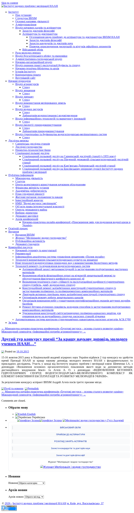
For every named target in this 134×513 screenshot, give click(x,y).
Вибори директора (26, 212)
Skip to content (9, 2)
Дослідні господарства (28, 146)
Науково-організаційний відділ (33, 62)
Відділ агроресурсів (27, 84)
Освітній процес (18, 228)
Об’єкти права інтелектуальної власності (39, 206)
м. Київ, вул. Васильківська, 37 (85, 503)
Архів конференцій (26, 219)
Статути (20, 181)
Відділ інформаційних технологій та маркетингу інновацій (50, 118)
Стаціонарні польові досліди (32, 153)
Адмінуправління (25, 24)
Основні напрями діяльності (32, 21)
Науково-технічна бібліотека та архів (37, 68)
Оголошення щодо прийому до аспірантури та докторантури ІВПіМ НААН (74, 37)
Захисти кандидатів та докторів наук (51, 43)
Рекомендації (23, 253)
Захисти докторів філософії (38, 30)
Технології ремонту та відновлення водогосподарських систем (52, 266)
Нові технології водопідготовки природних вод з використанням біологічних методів (66, 262)
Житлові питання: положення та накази (39, 197)
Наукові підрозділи (19, 80)
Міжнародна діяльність (29, 178)
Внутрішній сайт (25, 77)
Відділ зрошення (25, 90)
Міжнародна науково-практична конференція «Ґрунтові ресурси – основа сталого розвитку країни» (62, 328)
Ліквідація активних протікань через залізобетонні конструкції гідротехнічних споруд (73, 294)
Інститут (13, 11)
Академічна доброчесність (31, 190)
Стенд (26, 87)
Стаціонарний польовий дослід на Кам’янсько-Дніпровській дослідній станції (68, 165)
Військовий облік (32, 49)
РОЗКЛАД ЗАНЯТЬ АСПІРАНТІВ (70, 441)
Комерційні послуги (20, 247)
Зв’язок (12, 322)
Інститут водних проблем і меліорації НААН (39, 503)
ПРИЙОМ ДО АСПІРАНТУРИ (70, 434)
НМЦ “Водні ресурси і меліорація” (36, 203)
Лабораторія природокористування (43, 131)
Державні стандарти (27, 244)
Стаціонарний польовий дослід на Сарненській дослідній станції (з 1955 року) (69, 156)
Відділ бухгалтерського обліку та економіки (41, 55)
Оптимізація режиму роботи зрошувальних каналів (52, 297)
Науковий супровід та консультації (36, 250)
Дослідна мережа (18, 140)
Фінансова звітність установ (32, 187)
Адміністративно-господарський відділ (38, 59)
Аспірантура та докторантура (39, 33)
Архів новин (16, 496)
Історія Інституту (25, 71)
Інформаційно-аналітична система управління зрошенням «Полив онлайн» (60, 256)
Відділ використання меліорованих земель (40, 102)
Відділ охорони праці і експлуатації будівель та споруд (47, 65)
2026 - (8, 503)
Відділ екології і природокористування (38, 124)
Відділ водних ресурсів (29, 109)
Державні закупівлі (26, 215)
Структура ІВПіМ (26, 18)
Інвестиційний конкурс (29, 200)
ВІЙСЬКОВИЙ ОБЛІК (70, 427)
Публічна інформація (21, 175)
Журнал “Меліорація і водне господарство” (41, 237)
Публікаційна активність (30, 241)
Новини (13, 482)
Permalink (33, 388)
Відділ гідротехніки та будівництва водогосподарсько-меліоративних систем (61, 134)
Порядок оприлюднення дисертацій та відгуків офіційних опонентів (70, 46)
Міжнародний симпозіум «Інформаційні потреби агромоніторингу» (43, 331)
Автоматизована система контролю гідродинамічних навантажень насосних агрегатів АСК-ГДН (73, 319)
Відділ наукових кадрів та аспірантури (38, 27)
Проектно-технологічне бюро (33, 150)
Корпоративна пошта (28, 74)
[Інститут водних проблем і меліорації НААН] (29, 6)
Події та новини (13, 388)
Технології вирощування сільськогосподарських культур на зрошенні (56, 259)
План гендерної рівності (29, 193)
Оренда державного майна (31, 209)
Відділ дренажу (24, 96)
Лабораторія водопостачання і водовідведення (49, 115)
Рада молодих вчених (28, 52)
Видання (13, 231)
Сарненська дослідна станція (32, 143)
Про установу (23, 15)
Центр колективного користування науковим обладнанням (50, 184)
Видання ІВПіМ (25, 234)
